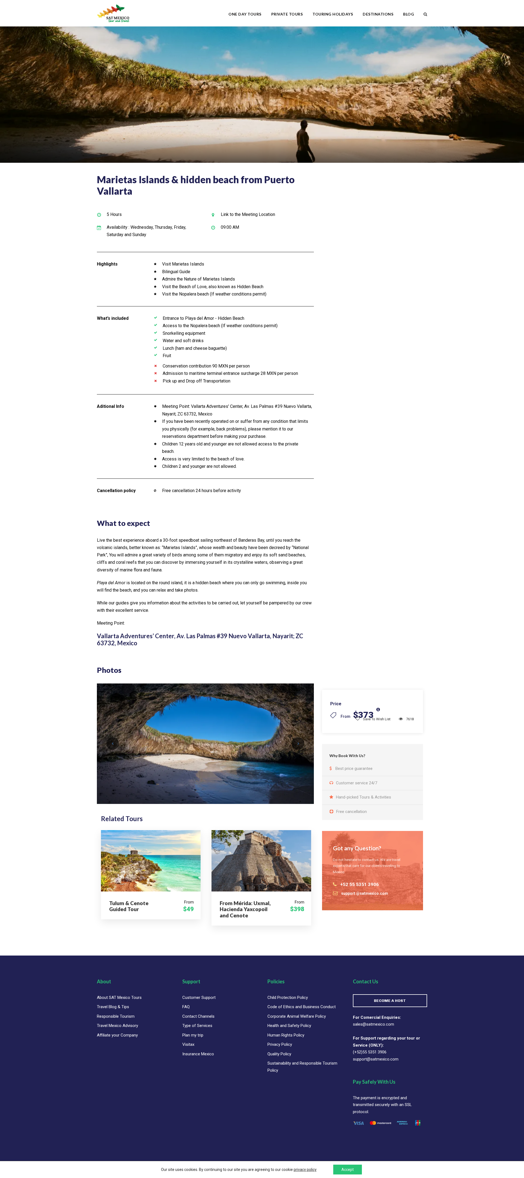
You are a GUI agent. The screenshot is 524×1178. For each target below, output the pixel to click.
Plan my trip (192, 1035)
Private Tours (287, 14)
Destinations (378, 14)
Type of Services (197, 1025)
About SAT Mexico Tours (119, 997)
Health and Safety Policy (289, 1025)
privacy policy (305, 1169)
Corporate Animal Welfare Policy (296, 1016)
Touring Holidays (332, 14)
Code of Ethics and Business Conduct (301, 1006)
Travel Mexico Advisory (117, 1025)
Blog (408, 14)
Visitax (188, 1044)
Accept (347, 1169)
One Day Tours (244, 14)
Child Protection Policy (287, 997)
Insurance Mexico (198, 1054)
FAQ (186, 1006)
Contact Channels (198, 1016)
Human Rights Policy (285, 1035)
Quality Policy (279, 1054)
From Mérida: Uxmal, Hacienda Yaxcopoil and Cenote (245, 909)
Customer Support (199, 997)
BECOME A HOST (390, 1000)
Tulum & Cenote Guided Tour (128, 906)
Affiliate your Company (117, 1035)
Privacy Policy (279, 1044)
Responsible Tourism (116, 1016)
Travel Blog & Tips (113, 1006)
